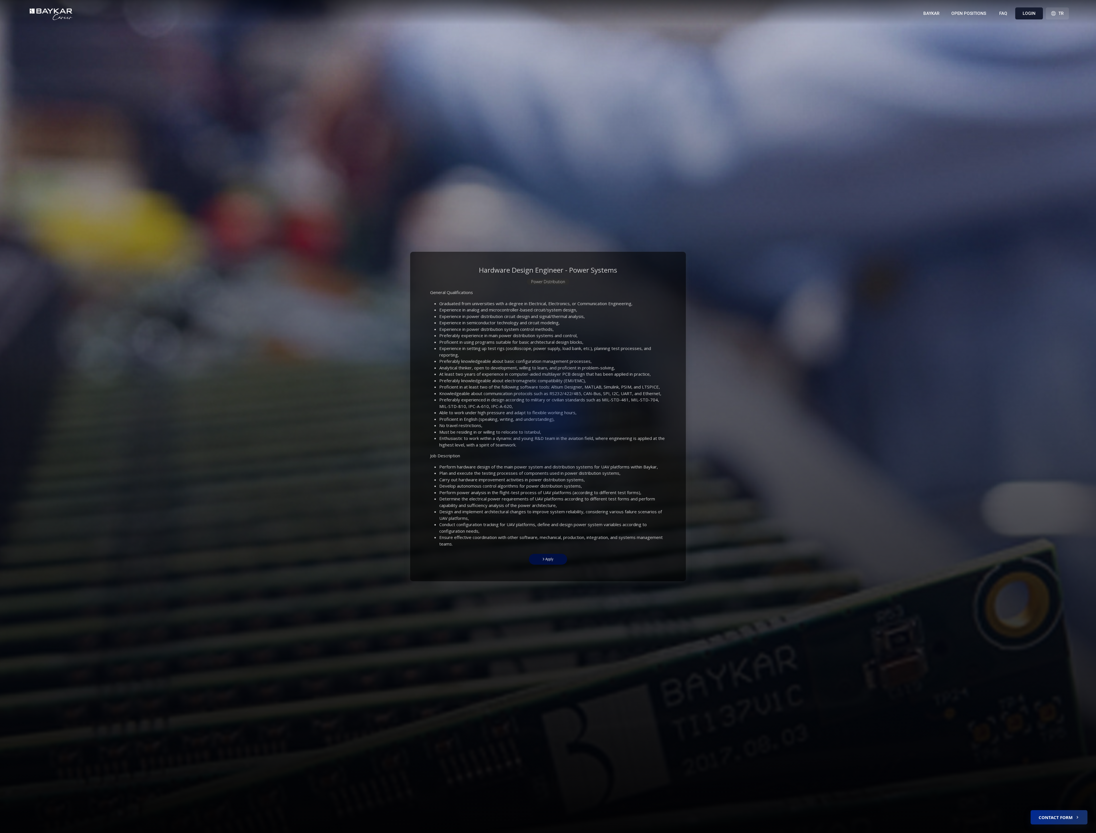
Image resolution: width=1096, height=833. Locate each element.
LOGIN (1029, 13)
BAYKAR (931, 13)
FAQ (1003, 13)
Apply (548, 559)
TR (1061, 13)
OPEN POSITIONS (968, 13)
